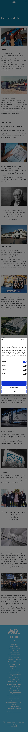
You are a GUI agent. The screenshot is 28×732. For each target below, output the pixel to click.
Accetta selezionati (14, 387)
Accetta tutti (14, 383)
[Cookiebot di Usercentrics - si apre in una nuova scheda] (21, 339)
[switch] (25, 366)
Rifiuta (14, 391)
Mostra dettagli (20, 378)
